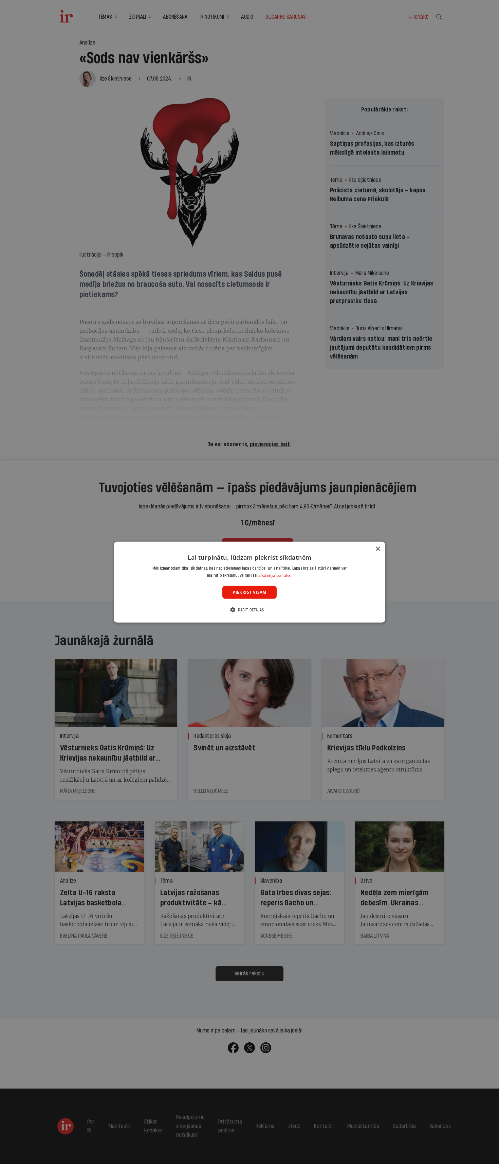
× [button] (377, 548)
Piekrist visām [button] (249, 592)
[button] (249, 610)
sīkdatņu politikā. (275, 575)
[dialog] (249, 581)
